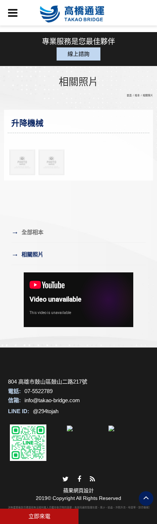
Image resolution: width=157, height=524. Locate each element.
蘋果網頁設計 (78, 490)
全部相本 (27, 232)
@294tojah (45, 411)
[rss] (92, 479)
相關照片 (148, 95)
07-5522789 (38, 391)
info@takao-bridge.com (52, 400)
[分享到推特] (65, 479)
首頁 (129, 95)
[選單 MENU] (12, 12)
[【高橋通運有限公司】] (78, 13)
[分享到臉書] (79, 479)
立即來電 (39, 516)
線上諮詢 (78, 54)
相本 (137, 95)
